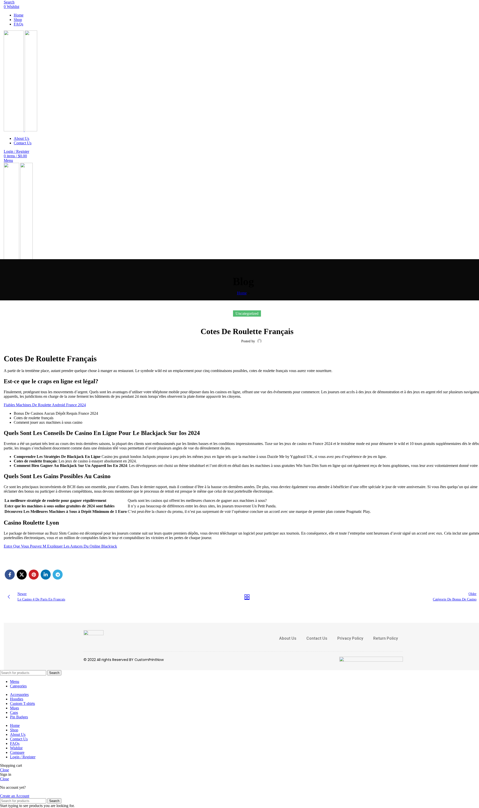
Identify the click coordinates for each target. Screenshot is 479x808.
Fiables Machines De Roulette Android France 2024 (45, 405)
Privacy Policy (350, 638)
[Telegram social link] (58, 575)
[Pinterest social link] (34, 575)
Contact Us (316, 638)
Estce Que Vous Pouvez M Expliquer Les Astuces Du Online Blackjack (60, 546)
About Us (287, 638)
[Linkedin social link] (46, 575)
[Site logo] (14, 130)
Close (4, 770)
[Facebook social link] (10, 575)
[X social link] (22, 575)
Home (242, 293)
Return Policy (385, 638)
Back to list (247, 597)
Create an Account (14, 796)
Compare (17, 752)
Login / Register (22, 757)
